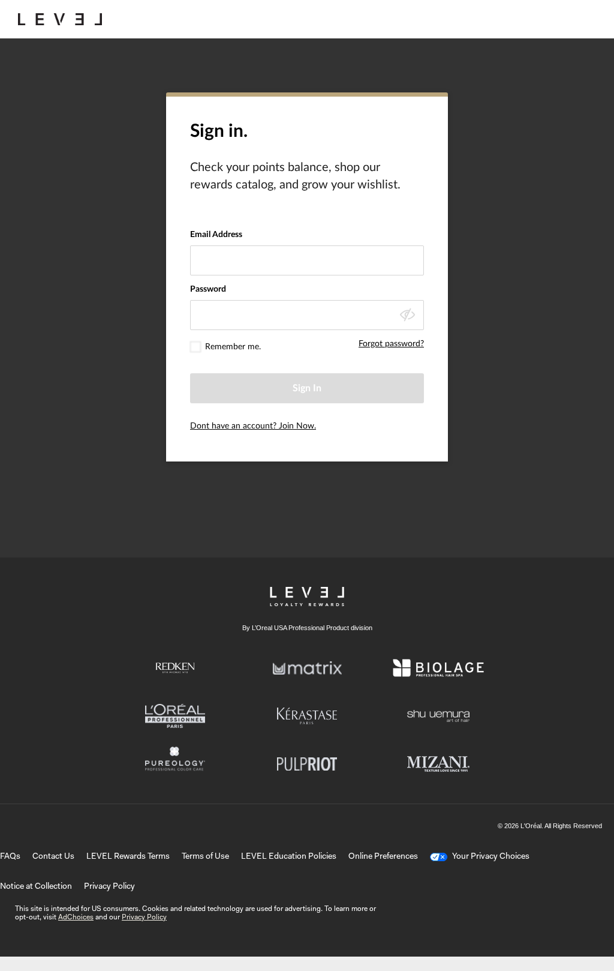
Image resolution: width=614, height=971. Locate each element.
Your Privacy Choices (490, 857)
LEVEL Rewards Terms (128, 857)
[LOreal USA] (60, 19)
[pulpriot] (307, 764)
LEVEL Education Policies (288, 857)
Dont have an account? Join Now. (253, 426)
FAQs (10, 857)
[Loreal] (175, 716)
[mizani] (438, 764)
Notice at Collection (36, 887)
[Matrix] (307, 668)
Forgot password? (391, 344)
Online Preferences (383, 857)
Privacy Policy (109, 887)
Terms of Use (205, 857)
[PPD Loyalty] (307, 597)
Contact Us (53, 857)
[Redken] (175, 668)
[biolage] (438, 668)
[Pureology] (175, 764)
